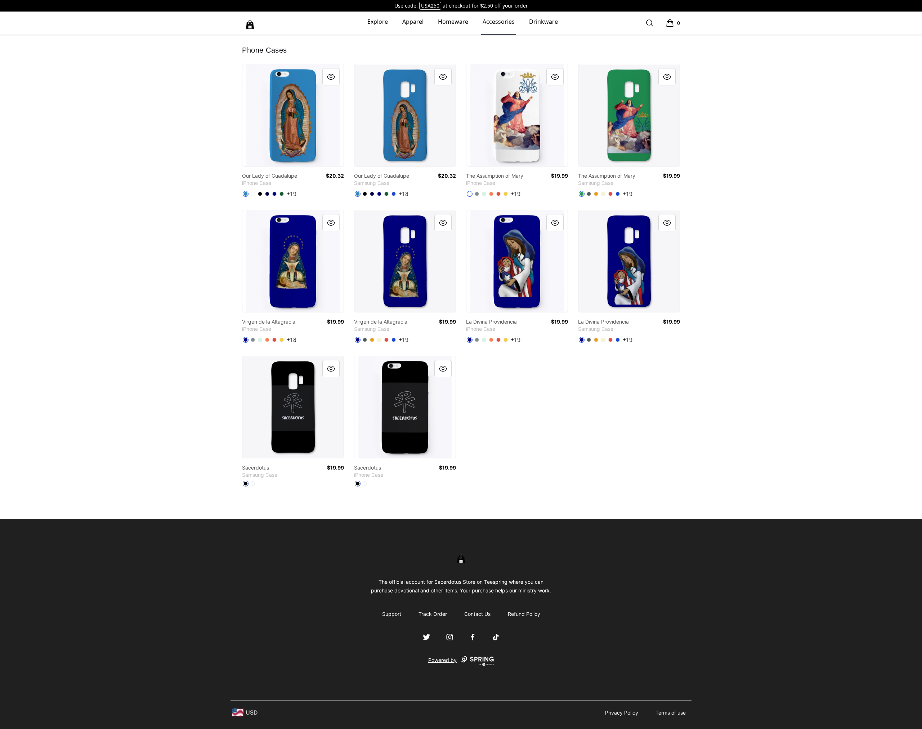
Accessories (499, 22)
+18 (403, 194)
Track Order (433, 614)
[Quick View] (331, 76)
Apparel (413, 22)
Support (391, 614)
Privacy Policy (621, 713)
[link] (293, 115)
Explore (377, 22)
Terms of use (670, 713)
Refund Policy (524, 614)
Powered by (442, 660)
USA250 (430, 5)
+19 (291, 194)
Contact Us (477, 614)
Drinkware (543, 22)
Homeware (453, 22)
